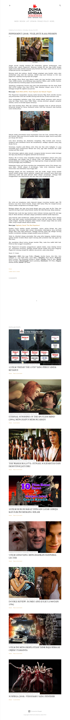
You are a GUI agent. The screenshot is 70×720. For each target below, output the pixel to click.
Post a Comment (17, 373)
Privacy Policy (43, 21)
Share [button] (10, 269)
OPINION (33, 21)
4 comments (16, 699)
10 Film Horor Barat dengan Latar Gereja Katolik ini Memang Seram (33, 510)
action (14, 271)
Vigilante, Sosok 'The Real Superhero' (28, 225)
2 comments (16, 423)
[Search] (60, 5)
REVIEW (22, 21)
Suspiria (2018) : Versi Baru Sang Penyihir (32, 696)
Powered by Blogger (36, 711)
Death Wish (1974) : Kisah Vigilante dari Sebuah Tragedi (34, 91)
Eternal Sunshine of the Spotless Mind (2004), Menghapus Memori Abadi (32, 418)
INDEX (16, 21)
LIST (27, 21)
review (18, 271)
